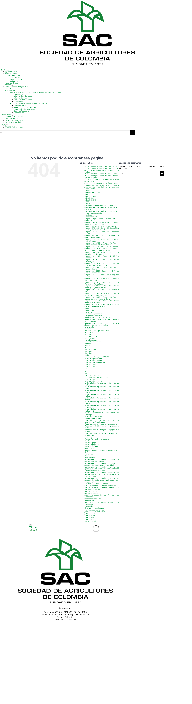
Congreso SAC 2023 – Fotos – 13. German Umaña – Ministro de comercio (101, 264)
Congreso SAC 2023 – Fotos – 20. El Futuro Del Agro (101, 291)
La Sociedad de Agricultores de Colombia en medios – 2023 (101, 406)
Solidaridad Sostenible (92, 499)
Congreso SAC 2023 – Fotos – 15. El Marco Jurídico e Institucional (101, 272)
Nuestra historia (90, 521)
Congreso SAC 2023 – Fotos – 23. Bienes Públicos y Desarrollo (101, 302)
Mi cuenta (88, 437)
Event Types (88, 344)
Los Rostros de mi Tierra (93, 418)
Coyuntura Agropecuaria (93, 314)
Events (86, 347)
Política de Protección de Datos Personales (106, 638)
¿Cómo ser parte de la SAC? (94, 512)
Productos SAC (89, 458)
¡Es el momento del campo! (94, 508)
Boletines (87, 191)
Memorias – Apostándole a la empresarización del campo (101, 421)
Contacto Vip (89, 310)
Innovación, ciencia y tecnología (96, 377)
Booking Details (90, 196)
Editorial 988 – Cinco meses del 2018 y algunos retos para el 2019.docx (101, 324)
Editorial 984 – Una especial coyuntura (98, 318)
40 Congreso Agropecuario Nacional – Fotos (100, 174)
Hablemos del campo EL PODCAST (97, 357)
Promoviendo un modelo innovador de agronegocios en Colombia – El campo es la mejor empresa (101, 474)
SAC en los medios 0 (91, 493)
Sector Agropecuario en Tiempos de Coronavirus (101, 496)
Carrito (87, 202)
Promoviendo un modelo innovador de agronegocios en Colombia (101, 460)
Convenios (88, 312)
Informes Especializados (93, 359)
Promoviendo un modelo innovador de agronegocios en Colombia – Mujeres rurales (101, 479)
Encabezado (88, 329)
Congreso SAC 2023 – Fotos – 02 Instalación (100, 226)
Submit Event (89, 500)
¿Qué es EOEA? (89, 514)
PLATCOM (84, 640)
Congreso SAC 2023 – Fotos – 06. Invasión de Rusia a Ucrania (101, 240)
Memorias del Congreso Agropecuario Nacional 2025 (101, 434)
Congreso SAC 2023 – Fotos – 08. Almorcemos (101, 247)
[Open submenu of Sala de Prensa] (12, 115)
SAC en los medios (91, 491)
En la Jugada (89, 327)
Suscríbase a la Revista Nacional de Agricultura (101, 503)
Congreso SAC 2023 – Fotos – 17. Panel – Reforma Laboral (101, 279)
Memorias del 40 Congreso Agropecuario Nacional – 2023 (101, 431)
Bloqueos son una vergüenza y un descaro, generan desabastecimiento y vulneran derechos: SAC (101, 187)
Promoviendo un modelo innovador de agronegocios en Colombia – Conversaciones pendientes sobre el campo (101, 469)
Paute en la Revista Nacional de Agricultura (100, 450)
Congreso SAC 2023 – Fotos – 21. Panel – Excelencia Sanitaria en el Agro (101, 294)
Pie (85, 456)
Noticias (87, 441)
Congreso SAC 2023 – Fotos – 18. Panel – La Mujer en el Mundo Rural (101, 283)
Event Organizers (90, 338)
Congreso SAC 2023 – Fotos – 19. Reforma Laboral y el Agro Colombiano (101, 287)
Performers (88, 454)
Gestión (87, 355)
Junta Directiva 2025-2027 (93, 381)
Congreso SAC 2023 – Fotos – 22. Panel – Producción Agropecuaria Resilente (101, 298)
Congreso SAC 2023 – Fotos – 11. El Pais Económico (101, 257)
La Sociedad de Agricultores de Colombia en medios (101, 384)
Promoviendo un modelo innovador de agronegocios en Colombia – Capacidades (101, 464)
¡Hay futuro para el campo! (94, 510)
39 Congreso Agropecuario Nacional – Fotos (100, 166)
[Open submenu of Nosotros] (8, 70)
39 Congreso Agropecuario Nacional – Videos (101, 168)
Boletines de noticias (92, 192)
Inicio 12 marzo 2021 (92, 375)
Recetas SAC (89, 482)
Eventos (87, 346)
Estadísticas (88, 332)
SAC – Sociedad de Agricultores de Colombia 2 (101, 487)
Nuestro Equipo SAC (91, 443)
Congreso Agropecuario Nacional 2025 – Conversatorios (101, 220)
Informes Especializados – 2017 (96, 360)
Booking (87, 194)
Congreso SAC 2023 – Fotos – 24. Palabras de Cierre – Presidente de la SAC (101, 305)
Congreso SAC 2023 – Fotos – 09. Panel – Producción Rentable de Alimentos (101, 249)
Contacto (87, 308)
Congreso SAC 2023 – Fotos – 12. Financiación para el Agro (101, 261)
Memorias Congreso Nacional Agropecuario (100, 424)
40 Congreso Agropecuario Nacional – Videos (101, 176)
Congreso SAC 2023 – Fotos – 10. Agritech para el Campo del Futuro (101, 253)
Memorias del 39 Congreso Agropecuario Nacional (101, 427)
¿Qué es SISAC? (90, 517)
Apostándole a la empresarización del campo (101, 183)
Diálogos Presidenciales (93, 316)
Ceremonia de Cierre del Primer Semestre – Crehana (101, 208)
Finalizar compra (90, 349)
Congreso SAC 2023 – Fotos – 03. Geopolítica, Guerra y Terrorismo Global (101, 229)
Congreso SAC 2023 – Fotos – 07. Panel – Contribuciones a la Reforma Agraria (101, 244)
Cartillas (87, 204)
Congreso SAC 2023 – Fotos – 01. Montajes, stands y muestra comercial (101, 223)
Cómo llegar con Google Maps (65, 619)
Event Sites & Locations (93, 342)
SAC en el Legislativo (92, 489)
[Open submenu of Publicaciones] (12, 85)
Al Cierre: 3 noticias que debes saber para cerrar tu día (101, 180)
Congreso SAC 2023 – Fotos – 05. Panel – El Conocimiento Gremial (101, 236)
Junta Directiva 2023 (91, 379)
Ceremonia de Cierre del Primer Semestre (100, 206)
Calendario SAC (90, 198)
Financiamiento (90, 351)
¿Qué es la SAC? (90, 519)
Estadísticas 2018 (90, 336)
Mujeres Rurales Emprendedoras (96, 439)
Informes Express (90, 364)
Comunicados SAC (91, 217)
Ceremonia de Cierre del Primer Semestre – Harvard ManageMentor (101, 212)
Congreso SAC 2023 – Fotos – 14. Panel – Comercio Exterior (101, 268)
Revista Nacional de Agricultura (96, 484)
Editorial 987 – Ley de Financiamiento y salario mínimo (101, 320)
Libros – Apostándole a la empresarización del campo (101, 414)
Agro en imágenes (91, 178)
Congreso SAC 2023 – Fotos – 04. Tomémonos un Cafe (101, 233)
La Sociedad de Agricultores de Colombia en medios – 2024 (101, 410)
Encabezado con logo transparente (97, 331)
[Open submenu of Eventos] (7, 124)
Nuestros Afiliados (91, 446)
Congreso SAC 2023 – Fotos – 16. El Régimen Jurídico (101, 276)
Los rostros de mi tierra (93, 416)
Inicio (86, 368)
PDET (86, 452)
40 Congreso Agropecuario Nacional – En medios (101, 171)
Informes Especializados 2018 (95, 362)
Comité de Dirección (91, 215)
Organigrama (89, 448)
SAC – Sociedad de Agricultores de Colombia (100, 486)
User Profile (88, 506)
